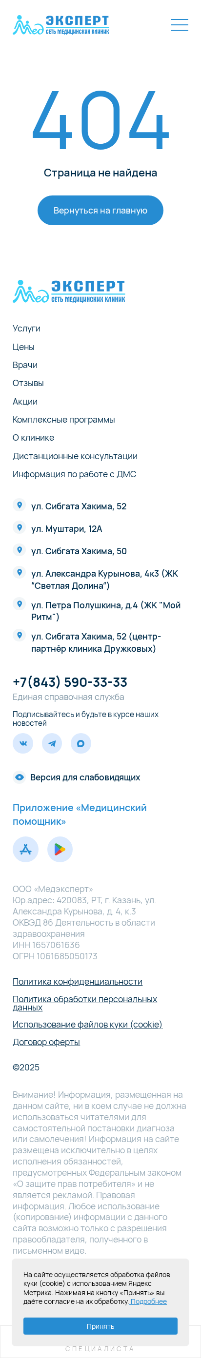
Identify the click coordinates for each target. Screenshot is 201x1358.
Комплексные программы (64, 419)
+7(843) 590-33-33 (70, 682)
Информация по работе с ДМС (75, 474)
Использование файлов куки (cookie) (87, 1024)
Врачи (25, 365)
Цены (24, 347)
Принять (100, 1326)
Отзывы (28, 383)
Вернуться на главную (100, 210)
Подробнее (148, 1301)
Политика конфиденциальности (77, 981)
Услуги (26, 328)
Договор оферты (46, 1042)
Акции (25, 401)
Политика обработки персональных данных (85, 1003)
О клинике (33, 437)
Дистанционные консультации (75, 456)
